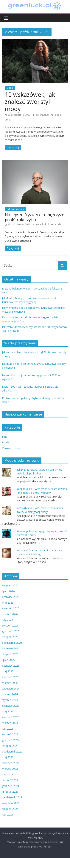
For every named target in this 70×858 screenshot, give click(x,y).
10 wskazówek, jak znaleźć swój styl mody (30, 102)
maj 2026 (7, 602)
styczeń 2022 (10, 780)
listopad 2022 (10, 746)
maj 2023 (7, 711)
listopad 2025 (10, 637)
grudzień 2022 (10, 740)
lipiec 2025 (8, 660)
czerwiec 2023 (10, 705)
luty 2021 (7, 814)
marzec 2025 (10, 683)
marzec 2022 (10, 768)
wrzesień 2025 (11, 648)
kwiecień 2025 (10, 677)
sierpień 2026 (10, 585)
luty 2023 (7, 728)
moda (58, 114)
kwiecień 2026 (10, 608)
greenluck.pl (42, 114)
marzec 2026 (10, 614)
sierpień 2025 (10, 654)
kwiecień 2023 (10, 717)
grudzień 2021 (10, 786)
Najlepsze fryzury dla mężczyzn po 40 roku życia (34, 217)
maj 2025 (7, 671)
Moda (10, 87)
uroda (8, 119)
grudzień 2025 (10, 631)
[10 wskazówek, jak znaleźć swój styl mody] (35, 41)
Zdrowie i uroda (15, 209)
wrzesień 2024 (11, 688)
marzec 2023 (10, 723)
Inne (4, 436)
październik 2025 (12, 642)
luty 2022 (7, 774)
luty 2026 (7, 620)
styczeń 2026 (10, 625)
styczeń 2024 (10, 700)
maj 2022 (7, 757)
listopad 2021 (10, 791)
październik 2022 (12, 751)
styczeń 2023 (10, 734)
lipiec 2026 (8, 591)
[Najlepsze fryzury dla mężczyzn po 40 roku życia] (35, 163)
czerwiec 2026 (10, 597)
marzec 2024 (10, 694)
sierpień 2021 (10, 809)
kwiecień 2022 (10, 763)
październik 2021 (12, 797)
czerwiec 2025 (10, 665)
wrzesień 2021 (11, 803)
